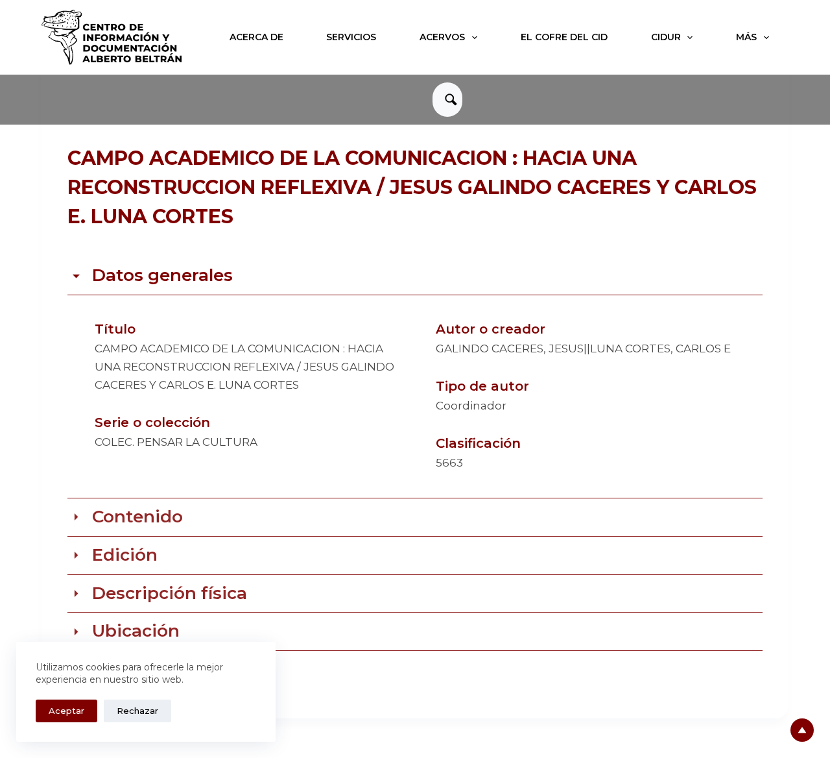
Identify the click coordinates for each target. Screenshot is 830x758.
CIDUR (666, 37)
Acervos (442, 37)
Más (746, 37)
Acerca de (256, 37)
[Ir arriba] (802, 730)
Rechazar (137, 710)
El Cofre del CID (564, 37)
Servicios (351, 37)
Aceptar (66, 710)
